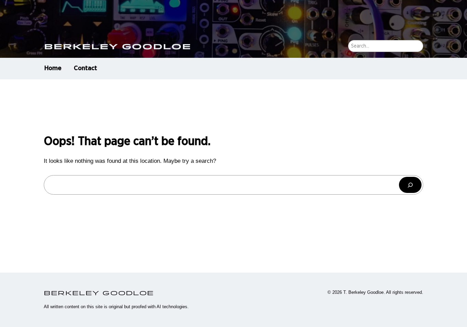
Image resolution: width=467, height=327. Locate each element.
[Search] (410, 185)
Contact (85, 68)
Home (53, 68)
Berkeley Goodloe (117, 46)
